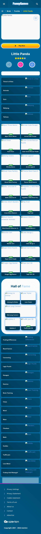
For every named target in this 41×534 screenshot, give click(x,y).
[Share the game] (9, 65)
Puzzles (17, 11)
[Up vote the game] (32, 65)
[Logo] (20, 4)
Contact (10, 511)
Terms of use (12, 502)
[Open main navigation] (4, 4)
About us (10, 506)
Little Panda (28, 11)
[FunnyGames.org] (2, 11)
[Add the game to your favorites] (35, 18)
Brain (9, 11)
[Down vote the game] (21, 65)
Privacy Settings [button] (13, 489)
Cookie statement (13, 498)
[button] (37, 4)
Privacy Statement (14, 493)
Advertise (10, 515)
